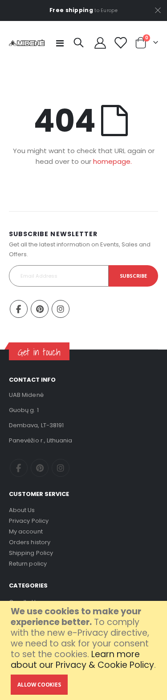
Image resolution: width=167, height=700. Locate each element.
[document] (85, 650)
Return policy (28, 563)
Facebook (19, 309)
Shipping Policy (31, 553)
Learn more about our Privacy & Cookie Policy (82, 659)
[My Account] (100, 43)
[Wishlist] (120, 43)
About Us (22, 510)
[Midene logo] (27, 43)
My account (26, 531)
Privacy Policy (29, 521)
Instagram (60, 309)
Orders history (29, 542)
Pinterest (40, 309)
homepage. (112, 161)
